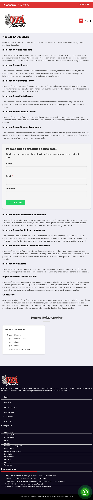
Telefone (10, 188)
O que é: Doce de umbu (17, 338)
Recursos (7, 462)
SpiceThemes (69, 496)
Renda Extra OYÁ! (10, 407)
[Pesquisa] (86, 21)
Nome (9, 164)
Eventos (7, 443)
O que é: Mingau (14, 335)
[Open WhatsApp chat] (85, 492)
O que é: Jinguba (14, 342)
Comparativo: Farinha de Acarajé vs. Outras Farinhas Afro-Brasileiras (30, 476)
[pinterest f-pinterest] (85, 4)
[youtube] (88, 4)
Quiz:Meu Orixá (9, 412)
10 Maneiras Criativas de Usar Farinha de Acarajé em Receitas (28, 487)
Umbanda (10, 416)
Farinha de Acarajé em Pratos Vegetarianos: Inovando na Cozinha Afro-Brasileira (35, 481)
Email (9, 176)
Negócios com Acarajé (12, 451)
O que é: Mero (13, 346)
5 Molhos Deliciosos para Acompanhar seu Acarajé (24, 484)
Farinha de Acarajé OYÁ (13, 446)
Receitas (7, 459)
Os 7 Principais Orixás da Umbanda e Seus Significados (25, 478)
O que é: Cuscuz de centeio (18, 349)
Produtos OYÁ (9, 457)
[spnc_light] (90, 21)
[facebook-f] (80, 4)
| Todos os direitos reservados (47, 496)
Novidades (8, 454)
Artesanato (8, 432)
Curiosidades (9, 438)
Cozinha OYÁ (9, 435)
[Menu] (81, 21)
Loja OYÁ (7, 402)
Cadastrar (15, 202)
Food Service (9, 449)
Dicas (6, 440)
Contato (7, 421)
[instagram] (83, 4)
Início (6, 397)
